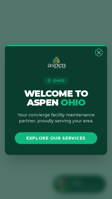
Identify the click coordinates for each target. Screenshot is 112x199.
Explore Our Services (56, 138)
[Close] (99, 52)
